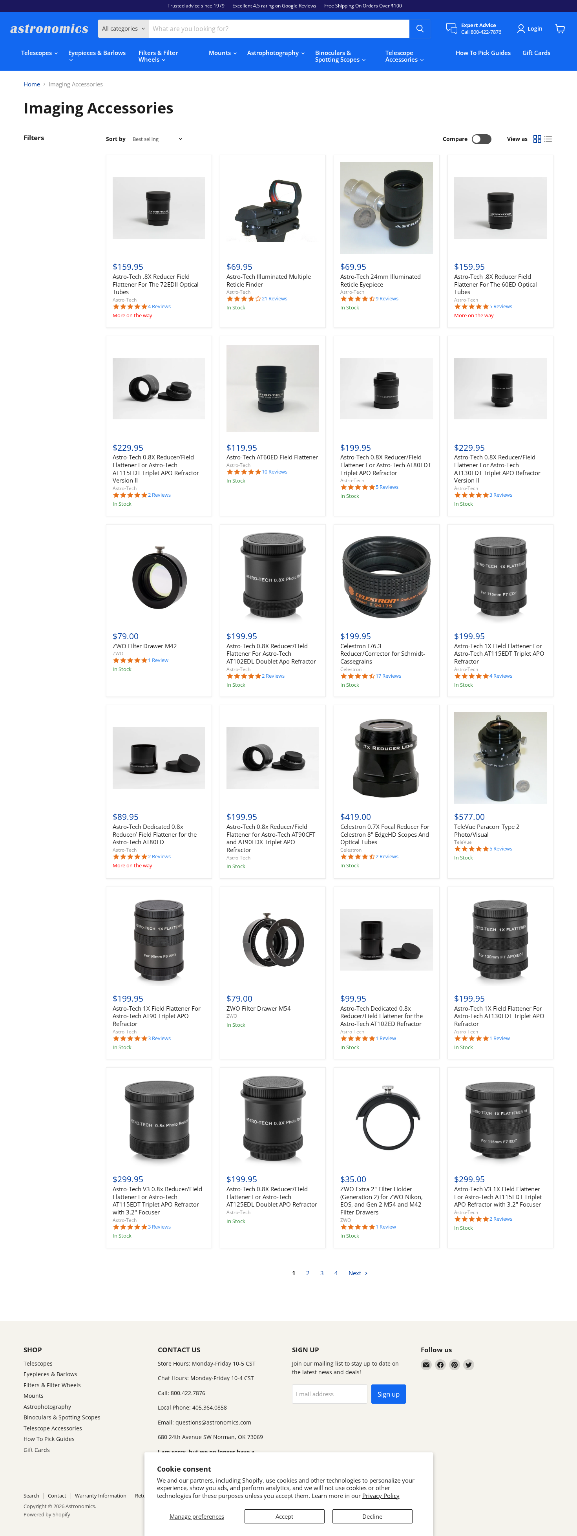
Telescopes (37, 53)
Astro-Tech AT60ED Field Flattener (272, 457)
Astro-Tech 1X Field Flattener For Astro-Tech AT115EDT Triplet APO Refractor (499, 653)
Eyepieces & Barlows (97, 53)
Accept (284, 1516)
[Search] (420, 29)
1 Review (158, 660)
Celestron (351, 669)
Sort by (116, 139)
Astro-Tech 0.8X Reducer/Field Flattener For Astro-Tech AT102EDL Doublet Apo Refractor (271, 653)
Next (356, 1273)
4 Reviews (159, 306)
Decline (372, 1516)
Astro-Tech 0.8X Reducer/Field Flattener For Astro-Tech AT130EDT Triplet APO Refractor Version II (497, 468)
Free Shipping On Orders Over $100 (363, 6)
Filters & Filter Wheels (158, 56)
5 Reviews (500, 306)
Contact (57, 1495)
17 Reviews (388, 676)
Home (32, 84)
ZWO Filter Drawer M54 (258, 1008)
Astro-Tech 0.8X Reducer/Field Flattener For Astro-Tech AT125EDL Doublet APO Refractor (271, 1196)
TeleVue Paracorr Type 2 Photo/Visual (487, 830)
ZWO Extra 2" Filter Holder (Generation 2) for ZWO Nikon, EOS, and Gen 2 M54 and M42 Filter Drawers (381, 1200)
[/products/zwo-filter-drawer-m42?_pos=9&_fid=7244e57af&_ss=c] (159, 577)
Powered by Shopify (47, 1514)
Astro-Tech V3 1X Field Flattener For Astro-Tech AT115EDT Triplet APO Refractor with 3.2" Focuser (498, 1196)
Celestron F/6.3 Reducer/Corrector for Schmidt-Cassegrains (382, 653)
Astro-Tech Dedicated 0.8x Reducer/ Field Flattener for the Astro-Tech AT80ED (155, 834)
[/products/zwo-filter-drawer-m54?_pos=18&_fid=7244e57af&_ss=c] (272, 939)
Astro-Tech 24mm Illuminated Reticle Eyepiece (380, 280)
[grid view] (537, 139)
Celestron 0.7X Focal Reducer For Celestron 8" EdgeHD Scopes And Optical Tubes (384, 834)
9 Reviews (387, 298)
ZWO (118, 653)
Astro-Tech (125, 299)
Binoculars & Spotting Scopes (338, 56)
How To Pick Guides (483, 53)
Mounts (220, 53)
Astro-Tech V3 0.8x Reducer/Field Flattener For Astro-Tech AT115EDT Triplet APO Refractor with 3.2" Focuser (157, 1200)
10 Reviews (274, 471)
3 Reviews (500, 495)
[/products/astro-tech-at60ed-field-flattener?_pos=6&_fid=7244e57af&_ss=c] (272, 388)
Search (31, 1495)
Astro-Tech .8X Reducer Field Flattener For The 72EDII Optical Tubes (156, 284)
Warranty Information (100, 1495)
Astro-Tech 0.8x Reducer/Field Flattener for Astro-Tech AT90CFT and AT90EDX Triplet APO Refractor (270, 838)
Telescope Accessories (402, 56)
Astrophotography (273, 53)
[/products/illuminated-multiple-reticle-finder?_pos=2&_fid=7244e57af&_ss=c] (272, 208)
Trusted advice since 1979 (196, 6)
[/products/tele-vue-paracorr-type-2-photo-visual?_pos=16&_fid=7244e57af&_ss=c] (500, 758)
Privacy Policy (381, 1495)
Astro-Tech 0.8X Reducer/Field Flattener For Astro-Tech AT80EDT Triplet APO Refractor (385, 464)
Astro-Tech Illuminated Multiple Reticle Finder (268, 280)
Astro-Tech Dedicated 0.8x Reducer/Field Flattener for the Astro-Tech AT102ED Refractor (381, 1016)
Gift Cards (536, 53)
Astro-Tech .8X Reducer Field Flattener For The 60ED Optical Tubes (495, 284)
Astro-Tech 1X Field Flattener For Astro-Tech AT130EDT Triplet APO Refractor (499, 1016)
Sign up (389, 1394)
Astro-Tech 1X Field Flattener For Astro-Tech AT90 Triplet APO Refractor (157, 1016)
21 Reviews (274, 298)
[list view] (548, 139)
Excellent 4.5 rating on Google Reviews (274, 6)
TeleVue (463, 842)
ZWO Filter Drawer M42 (145, 646)
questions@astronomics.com (213, 1422)
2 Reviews (159, 495)
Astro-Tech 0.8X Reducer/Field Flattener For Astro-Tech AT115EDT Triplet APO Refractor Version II (156, 468)
